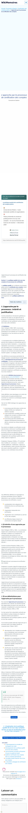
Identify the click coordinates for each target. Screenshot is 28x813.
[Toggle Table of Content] (23, 302)
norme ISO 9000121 (15, 377)
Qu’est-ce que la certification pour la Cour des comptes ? (13, 730)
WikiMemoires (9, 2)
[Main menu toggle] (26, 2)
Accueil (3, 8)
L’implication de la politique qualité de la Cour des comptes (13, 726)
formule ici (18, 778)
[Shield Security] (1, 811)
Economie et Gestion (11, 8)
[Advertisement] (14, 183)
